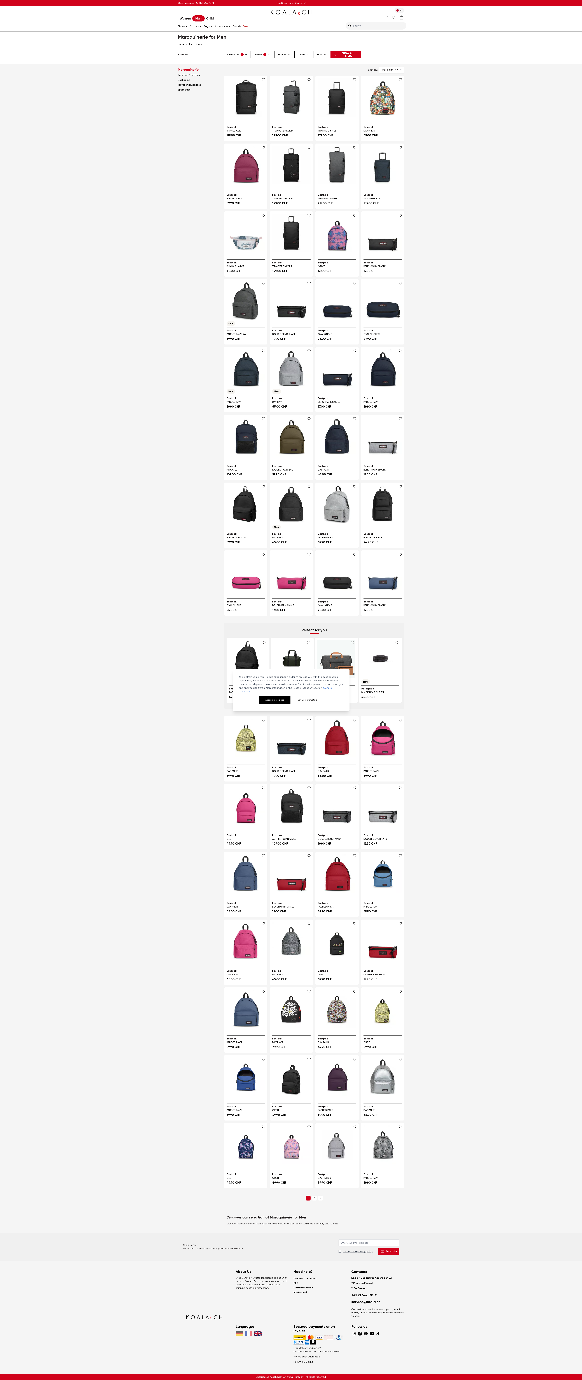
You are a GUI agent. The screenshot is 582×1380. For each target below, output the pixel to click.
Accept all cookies (274, 700)
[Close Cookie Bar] (346, 672)
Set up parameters (307, 700)
